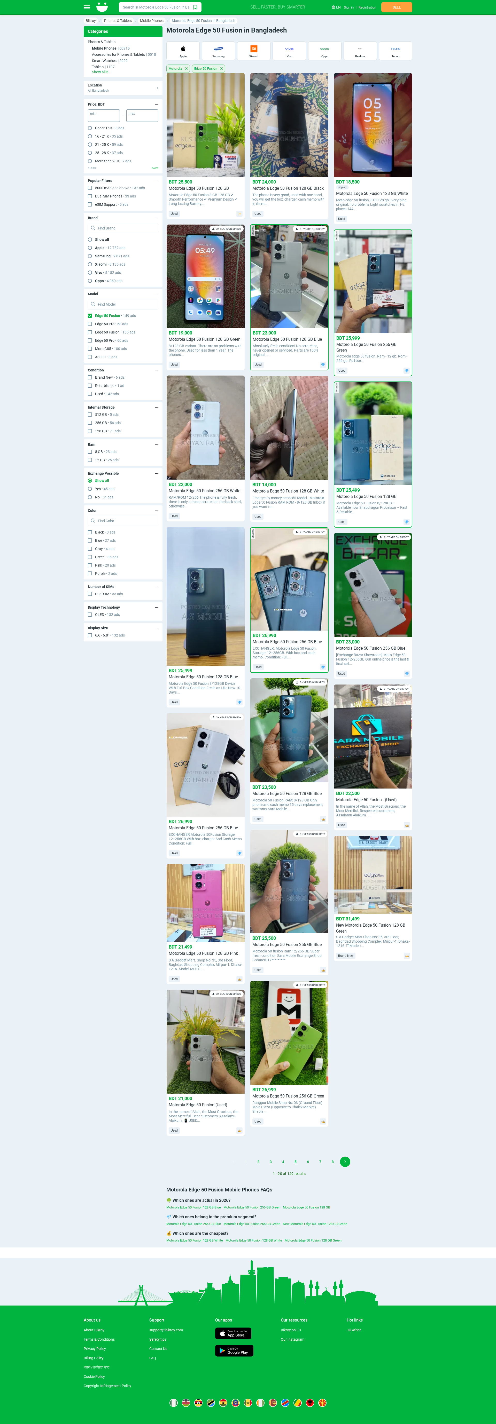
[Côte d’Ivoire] (260, 1403)
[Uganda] (198, 1403)
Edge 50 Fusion (206, 68)
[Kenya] (186, 1403)
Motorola (176, 68)
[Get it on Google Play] (234, 1351)
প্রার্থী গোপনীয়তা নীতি (96, 1367)
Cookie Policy (94, 1376)
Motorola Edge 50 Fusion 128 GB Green (313, 1240)
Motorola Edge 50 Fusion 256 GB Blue (193, 1224)
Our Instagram (292, 1339)
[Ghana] (223, 1403)
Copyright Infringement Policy (107, 1386)
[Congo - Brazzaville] (297, 1403)
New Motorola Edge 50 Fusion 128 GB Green (315, 1224)
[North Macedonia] (322, 1403)
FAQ (152, 1358)
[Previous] (233, 1162)
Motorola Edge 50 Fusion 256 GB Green (251, 1207)
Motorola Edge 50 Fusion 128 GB (306, 1207)
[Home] (102, 7)
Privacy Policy (95, 1349)
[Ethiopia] (235, 1403)
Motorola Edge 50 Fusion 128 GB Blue (193, 1207)
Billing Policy (94, 1358)
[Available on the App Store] (233, 1334)
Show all (102, 239)
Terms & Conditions (99, 1339)
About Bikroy (94, 1330)
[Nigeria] (173, 1403)
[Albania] (310, 1403)
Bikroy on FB (291, 1330)
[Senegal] (248, 1403)
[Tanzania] (211, 1403)
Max (132, 113)
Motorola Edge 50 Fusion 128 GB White (194, 1240)
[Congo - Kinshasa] (285, 1403)
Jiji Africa (354, 1330)
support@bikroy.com (166, 1330)
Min (93, 113)
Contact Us (158, 1349)
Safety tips (157, 1339)
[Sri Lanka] (273, 1403)
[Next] (345, 1162)
